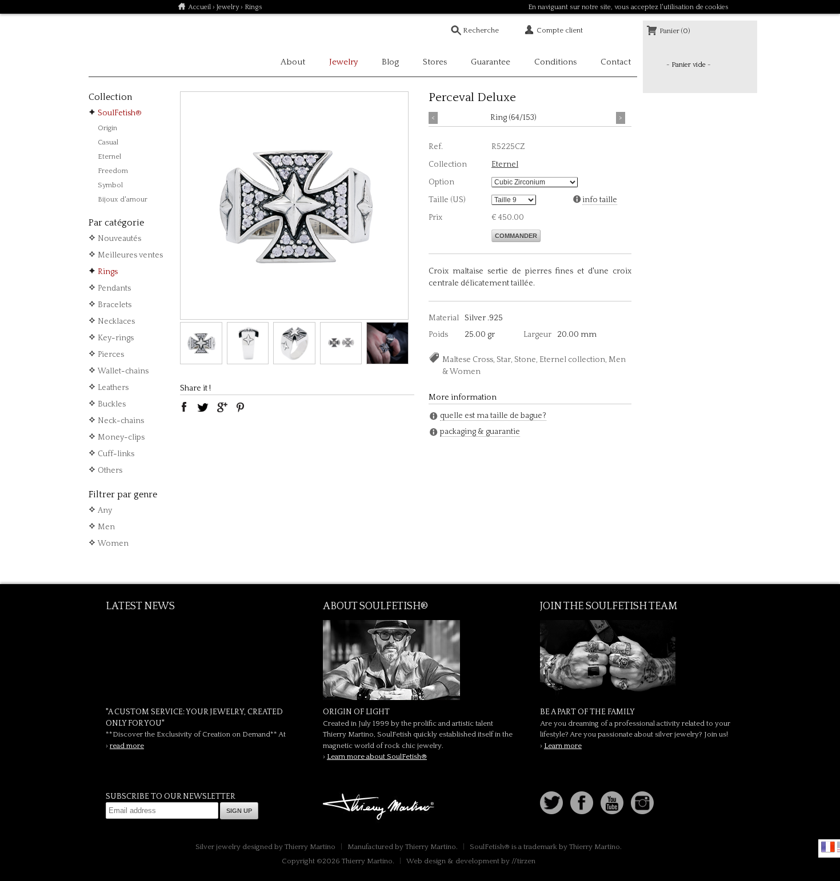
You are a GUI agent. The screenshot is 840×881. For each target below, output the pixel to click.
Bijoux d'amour (122, 199)
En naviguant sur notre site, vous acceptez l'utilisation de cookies (628, 7)
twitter (202, 407)
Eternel (109, 156)
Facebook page (581, 802)
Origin (107, 128)
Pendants (114, 288)
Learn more (563, 746)
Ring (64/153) (513, 117)
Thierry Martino (380, 807)
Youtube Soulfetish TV (612, 802)
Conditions (555, 62)
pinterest (240, 407)
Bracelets (114, 304)
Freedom (113, 171)
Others (110, 470)
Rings (108, 271)
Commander (516, 235)
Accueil (199, 7)
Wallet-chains (123, 371)
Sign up (239, 810)
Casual (108, 142)
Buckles (112, 404)
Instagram (642, 802)
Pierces (111, 354)
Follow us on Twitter (551, 802)
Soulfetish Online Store (129, 45)
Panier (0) (674, 31)
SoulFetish (420, 660)
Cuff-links (116, 453)
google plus (221, 407)
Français (828, 846)
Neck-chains (121, 420)
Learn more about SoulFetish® (377, 757)
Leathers (113, 387)
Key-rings (116, 338)
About (293, 62)
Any (105, 510)
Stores (435, 62)
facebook (184, 407)
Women (113, 543)
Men (106, 527)
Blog (390, 62)
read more (127, 746)
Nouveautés (119, 238)
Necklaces (116, 321)
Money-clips (121, 437)
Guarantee (490, 62)
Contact (616, 62)
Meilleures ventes (130, 255)
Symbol (110, 185)
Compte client (560, 30)
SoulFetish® (120, 113)
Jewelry (228, 7)
